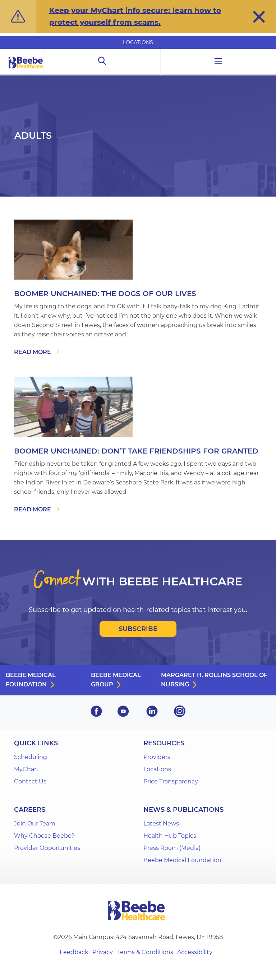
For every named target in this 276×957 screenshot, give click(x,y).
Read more (32, 352)
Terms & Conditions (145, 952)
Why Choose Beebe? (44, 835)
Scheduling (30, 757)
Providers (156, 757)
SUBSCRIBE (138, 629)
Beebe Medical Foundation (31, 680)
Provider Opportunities (47, 848)
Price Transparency (170, 781)
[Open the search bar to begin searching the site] (102, 62)
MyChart (26, 769)
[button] (259, 16)
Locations (138, 42)
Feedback (74, 952)
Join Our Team (34, 823)
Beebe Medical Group (116, 680)
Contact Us (30, 781)
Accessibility (194, 952)
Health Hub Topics (169, 835)
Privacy (102, 952)
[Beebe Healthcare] (26, 70)
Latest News (161, 823)
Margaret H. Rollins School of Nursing (214, 680)
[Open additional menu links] (218, 62)
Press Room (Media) (172, 848)
